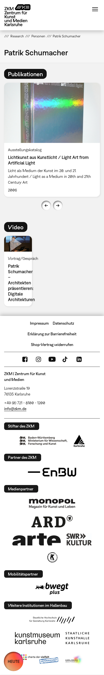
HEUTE (14, 661)
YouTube (52, 359)
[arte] (36, 539)
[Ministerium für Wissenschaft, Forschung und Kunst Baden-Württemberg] (43, 440)
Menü (95, 9)
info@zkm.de (15, 408)
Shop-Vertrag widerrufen (52, 344)
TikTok (65, 359)
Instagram (38, 359)
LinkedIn (79, 359)
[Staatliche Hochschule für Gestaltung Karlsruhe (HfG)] (52, 620)
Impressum (39, 323)
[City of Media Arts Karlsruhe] (74, 660)
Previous (46, 205)
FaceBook (25, 359)
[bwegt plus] (52, 589)
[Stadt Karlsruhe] (79, 441)
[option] (52, 140)
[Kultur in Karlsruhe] (52, 557)
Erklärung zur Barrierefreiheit (52, 334)
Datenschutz (63, 323)
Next (58, 205)
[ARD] (52, 521)
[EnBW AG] (52, 472)
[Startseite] (21, 15)
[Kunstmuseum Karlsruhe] (37, 638)
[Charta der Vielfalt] (40, 660)
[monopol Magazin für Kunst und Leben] (52, 503)
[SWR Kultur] (79, 539)
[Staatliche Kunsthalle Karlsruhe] (77, 638)
